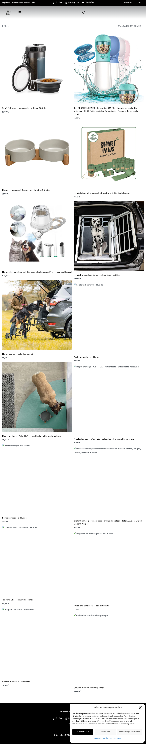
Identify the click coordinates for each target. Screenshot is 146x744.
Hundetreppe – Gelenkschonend (17, 354)
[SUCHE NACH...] (83, 12)
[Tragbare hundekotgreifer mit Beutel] (109, 567)
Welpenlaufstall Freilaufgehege (89, 688)
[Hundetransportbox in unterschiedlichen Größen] (109, 236)
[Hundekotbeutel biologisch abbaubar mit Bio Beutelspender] (109, 154)
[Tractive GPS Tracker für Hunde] (37, 561)
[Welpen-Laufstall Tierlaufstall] (37, 643)
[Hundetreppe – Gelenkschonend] (37, 315)
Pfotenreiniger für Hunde (14, 518)
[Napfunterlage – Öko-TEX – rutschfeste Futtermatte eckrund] (37, 397)
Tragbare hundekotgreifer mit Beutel (91, 606)
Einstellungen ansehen (129, 732)
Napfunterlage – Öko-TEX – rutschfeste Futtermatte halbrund (104, 439)
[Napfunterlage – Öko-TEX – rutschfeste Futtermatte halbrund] (109, 400)
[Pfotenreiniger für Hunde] (37, 479)
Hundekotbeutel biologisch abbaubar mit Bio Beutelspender (102, 193)
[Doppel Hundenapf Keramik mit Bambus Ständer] (37, 151)
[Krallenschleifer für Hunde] (109, 318)
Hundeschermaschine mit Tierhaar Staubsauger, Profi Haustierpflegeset (37, 272)
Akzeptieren (83, 732)
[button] (140, 707)
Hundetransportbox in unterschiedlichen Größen (97, 275)
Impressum (117, 738)
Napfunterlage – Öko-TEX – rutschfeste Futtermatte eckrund (31, 436)
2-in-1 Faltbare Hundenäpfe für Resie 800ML (24, 108)
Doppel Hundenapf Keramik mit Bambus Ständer (26, 190)
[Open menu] (20, 12)
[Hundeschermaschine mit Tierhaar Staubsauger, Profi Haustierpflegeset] (37, 233)
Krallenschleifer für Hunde (87, 357)
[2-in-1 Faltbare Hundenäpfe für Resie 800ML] (37, 69)
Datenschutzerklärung (102, 738)
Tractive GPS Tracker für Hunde (17, 600)
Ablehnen (105, 732)
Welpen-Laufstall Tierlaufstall (16, 682)
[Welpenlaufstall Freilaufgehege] (109, 649)
